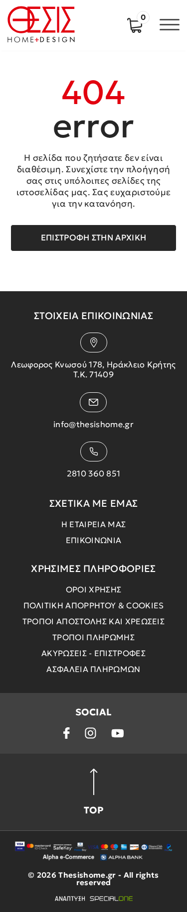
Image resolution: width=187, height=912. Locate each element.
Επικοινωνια (94, 540)
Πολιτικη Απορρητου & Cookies (93, 605)
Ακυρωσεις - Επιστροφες (93, 653)
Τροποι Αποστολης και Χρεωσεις (93, 621)
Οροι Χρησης (94, 589)
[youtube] (117, 733)
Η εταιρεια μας (93, 524)
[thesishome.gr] (41, 25)
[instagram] (90, 733)
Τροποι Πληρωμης (93, 637)
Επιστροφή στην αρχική (94, 237)
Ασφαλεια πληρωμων (93, 669)
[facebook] (66, 733)
